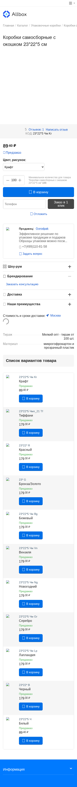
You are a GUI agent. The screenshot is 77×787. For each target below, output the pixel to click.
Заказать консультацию (22, 284)
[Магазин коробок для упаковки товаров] (15, 14)
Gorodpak (42, 228)
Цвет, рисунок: (14, 160)
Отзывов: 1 (36, 129)
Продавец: (26, 228)
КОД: (28, 133)
